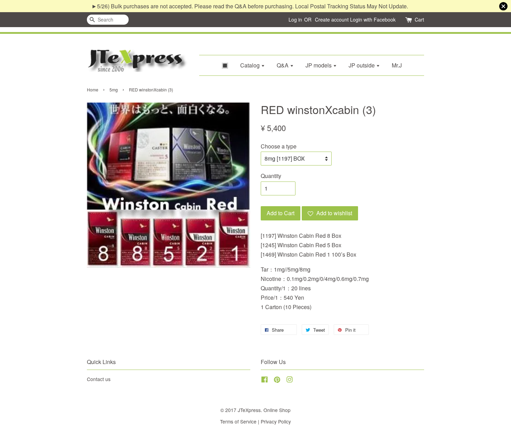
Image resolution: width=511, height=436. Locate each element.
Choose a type (279, 146)
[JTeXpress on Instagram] (289, 380)
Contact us (99, 379)
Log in (295, 19)
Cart (419, 19)
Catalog (250, 65)
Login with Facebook (373, 19)
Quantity (271, 176)
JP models (319, 65)
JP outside (362, 65)
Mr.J (397, 65)
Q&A (283, 65)
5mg (114, 89)
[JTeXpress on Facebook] (264, 380)
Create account (332, 19)
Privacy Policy (276, 421)
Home (92, 89)
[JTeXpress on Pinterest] (277, 380)
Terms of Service (238, 421)
